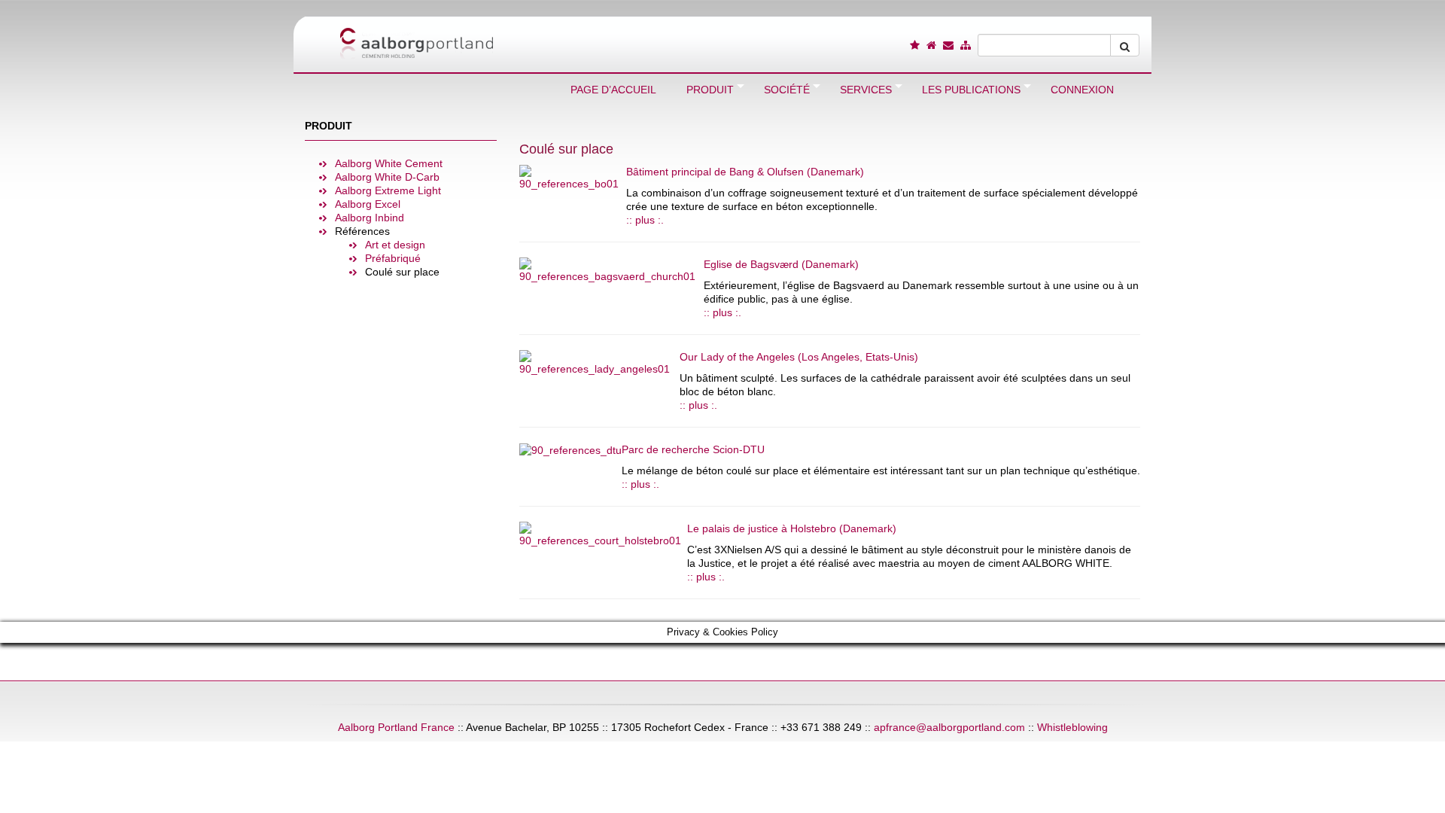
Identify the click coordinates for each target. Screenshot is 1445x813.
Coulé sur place (402, 272)
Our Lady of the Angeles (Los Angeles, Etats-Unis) (799, 357)
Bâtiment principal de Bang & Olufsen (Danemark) (745, 172)
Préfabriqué (393, 258)
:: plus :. (645, 220)
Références (362, 231)
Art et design (395, 245)
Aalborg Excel (367, 204)
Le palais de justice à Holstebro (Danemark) (791, 528)
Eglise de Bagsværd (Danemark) (781, 264)
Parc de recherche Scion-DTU (693, 449)
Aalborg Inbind (369, 218)
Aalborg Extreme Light (388, 190)
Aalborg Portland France (396, 727)
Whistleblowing (1072, 727)
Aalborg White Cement (389, 163)
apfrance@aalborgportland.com (949, 727)
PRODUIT (328, 126)
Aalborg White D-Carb (387, 177)
